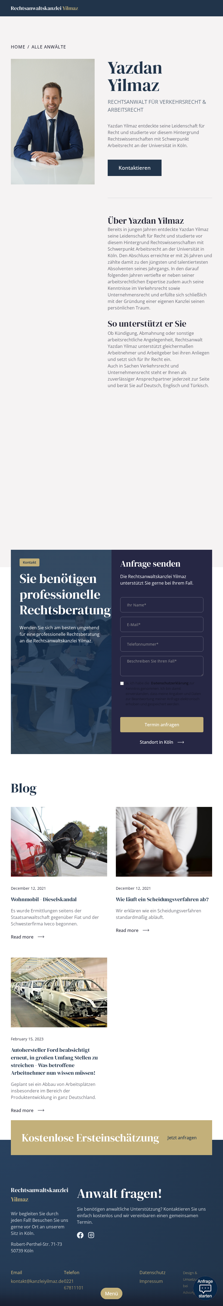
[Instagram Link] (91, 1235)
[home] (44, 8)
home (18, 47)
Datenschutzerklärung (169, 683)
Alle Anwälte (49, 47)
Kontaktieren (135, 167)
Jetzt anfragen (182, 1138)
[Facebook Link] (80, 1235)
